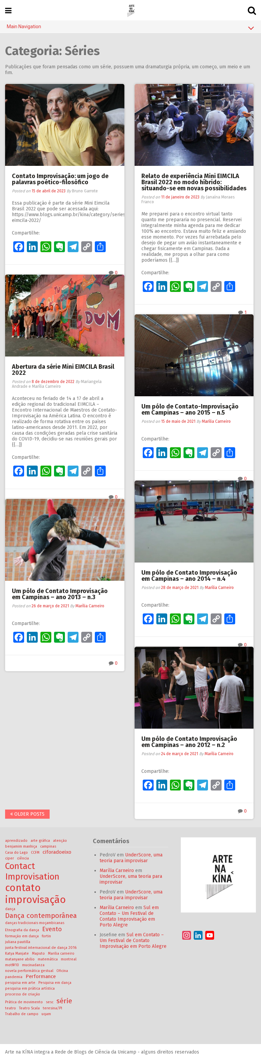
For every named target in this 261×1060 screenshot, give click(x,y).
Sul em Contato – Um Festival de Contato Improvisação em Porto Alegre (129, 916)
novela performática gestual (29, 971)
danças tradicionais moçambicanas (34, 923)
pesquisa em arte (20, 982)
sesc (49, 1002)
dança (10, 909)
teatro (10, 1008)
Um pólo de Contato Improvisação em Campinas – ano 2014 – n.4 (189, 576)
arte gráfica (40, 840)
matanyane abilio (20, 959)
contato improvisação (35, 894)
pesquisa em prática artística (30, 988)
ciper (9, 858)
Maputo (38, 953)
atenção (60, 840)
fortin (46, 936)
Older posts (29, 814)
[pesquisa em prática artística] (130, 10)
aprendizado (16, 840)
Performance (40, 976)
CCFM (35, 852)
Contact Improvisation (32, 871)
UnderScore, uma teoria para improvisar (131, 858)
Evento (52, 929)
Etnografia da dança (22, 930)
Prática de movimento (24, 1002)
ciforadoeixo (56, 852)
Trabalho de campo (21, 1014)
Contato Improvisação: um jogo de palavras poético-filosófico (60, 179)
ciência (23, 858)
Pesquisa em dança (54, 982)
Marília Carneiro (216, 421)
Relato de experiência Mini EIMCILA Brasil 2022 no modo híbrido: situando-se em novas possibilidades (193, 182)
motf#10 (12, 965)
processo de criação (22, 994)
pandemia (13, 977)
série (64, 1001)
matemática (48, 959)
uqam (46, 1014)
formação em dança (22, 936)
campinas (48, 846)
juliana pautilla (17, 942)
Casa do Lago (16, 852)
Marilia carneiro (61, 953)
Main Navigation (24, 26)
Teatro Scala (29, 1008)
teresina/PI (52, 1008)
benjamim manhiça (21, 846)
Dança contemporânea (41, 915)
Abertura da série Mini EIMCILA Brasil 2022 (63, 370)
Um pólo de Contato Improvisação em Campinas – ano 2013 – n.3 (60, 594)
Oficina (62, 971)
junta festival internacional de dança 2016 (40, 947)
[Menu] (8, 11)
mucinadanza (33, 965)
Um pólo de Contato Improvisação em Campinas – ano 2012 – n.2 (189, 742)
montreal (68, 959)
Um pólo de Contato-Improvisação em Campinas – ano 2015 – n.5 (190, 409)
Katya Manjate (17, 953)
